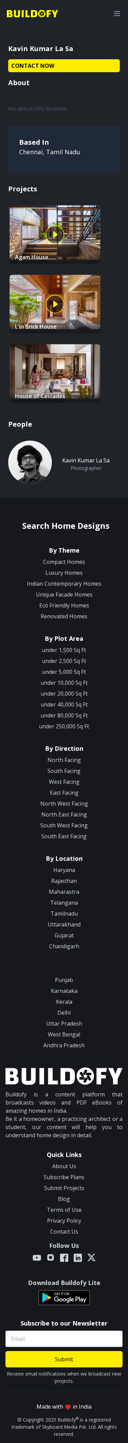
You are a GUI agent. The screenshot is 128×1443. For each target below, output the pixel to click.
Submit (64, 1359)
